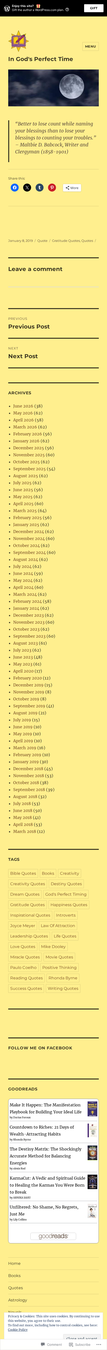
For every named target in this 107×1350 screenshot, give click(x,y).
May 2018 (22, 817)
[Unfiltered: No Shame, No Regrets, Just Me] (92, 1210)
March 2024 (25, 594)
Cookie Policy (18, 1330)
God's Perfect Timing (66, 894)
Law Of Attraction (58, 925)
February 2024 (27, 601)
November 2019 (28, 691)
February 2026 (27, 433)
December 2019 (28, 684)
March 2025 (25, 510)
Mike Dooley (53, 946)
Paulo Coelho (23, 967)
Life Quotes (65, 936)
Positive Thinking (59, 967)
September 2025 (29, 468)
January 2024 (26, 608)
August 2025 (25, 475)
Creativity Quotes (27, 883)
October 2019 (26, 698)
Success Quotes (26, 988)
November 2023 (29, 622)
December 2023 (28, 615)
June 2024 (23, 573)
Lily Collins (20, 1219)
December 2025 (28, 447)
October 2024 (26, 545)
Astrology (17, 1300)
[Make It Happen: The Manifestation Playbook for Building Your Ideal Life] (92, 1108)
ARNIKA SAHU (22, 1197)
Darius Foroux (22, 1117)
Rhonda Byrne (63, 978)
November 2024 (29, 538)
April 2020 (23, 671)
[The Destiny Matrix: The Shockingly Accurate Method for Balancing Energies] (92, 1152)
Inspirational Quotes (30, 915)
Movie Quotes (59, 957)
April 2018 (23, 824)
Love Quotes (22, 946)
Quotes (87, 241)
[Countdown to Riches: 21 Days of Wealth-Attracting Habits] (92, 1130)
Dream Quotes (25, 894)
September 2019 (29, 705)
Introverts (66, 915)
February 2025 (27, 517)
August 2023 (25, 643)
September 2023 (29, 636)
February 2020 (27, 677)
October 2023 (26, 629)
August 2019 (25, 712)
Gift (94, 8)
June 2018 (22, 810)
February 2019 (27, 754)
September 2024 (29, 552)
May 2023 (22, 664)
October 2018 (26, 782)
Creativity (69, 873)
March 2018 (24, 831)
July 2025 (22, 482)
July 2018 (22, 803)
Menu (90, 46)
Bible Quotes (23, 873)
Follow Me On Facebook (40, 1048)
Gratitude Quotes (66, 241)
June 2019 (23, 726)
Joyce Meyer (22, 925)
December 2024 (28, 531)
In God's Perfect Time (40, 59)
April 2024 (23, 587)
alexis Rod (19, 1168)
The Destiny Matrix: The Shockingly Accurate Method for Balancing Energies (45, 1156)
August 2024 (25, 559)
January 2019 (26, 761)
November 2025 (29, 454)
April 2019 (23, 740)
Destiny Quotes (66, 883)
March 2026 (25, 426)
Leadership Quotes (29, 936)
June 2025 (23, 489)
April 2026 (23, 419)
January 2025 (26, 524)
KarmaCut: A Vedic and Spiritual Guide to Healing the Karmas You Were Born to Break (47, 1185)
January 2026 (26, 440)
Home (14, 1263)
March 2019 (24, 747)
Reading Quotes (26, 978)
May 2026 (23, 412)
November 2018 (28, 775)
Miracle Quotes (25, 957)
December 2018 (28, 768)
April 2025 (23, 503)
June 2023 (23, 657)
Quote (42, 241)
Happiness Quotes (69, 904)
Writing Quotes (63, 988)
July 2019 (22, 719)
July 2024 (22, 566)
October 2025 (26, 461)
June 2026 (23, 406)
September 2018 (29, 789)
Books (48, 873)
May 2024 (23, 580)
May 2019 (22, 733)
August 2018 (25, 796)
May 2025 (23, 496)
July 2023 (22, 650)
